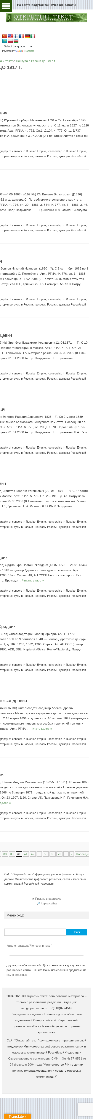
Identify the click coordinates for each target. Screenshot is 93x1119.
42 (32, 854)
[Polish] (10, 41)
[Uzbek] (16, 41)
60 (52, 854)
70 (59, 854)
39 (12, 854)
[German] (27, 36)
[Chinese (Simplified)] (4, 36)
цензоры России (45, 156)
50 (45, 854)
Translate (29, 51)
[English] (10, 36)
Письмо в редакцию (48, 898)
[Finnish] (16, 36)
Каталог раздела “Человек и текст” (29, 945)
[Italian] (32, 36)
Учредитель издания (27, 1014)
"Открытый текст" (23, 874)
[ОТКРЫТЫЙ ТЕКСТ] (46, 21)
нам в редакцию (16, 974)
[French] (21, 36)
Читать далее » (33, 580)
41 (25, 854)
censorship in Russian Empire (67, 151)
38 (5, 854)
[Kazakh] (4, 41)
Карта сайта (49, 903)
